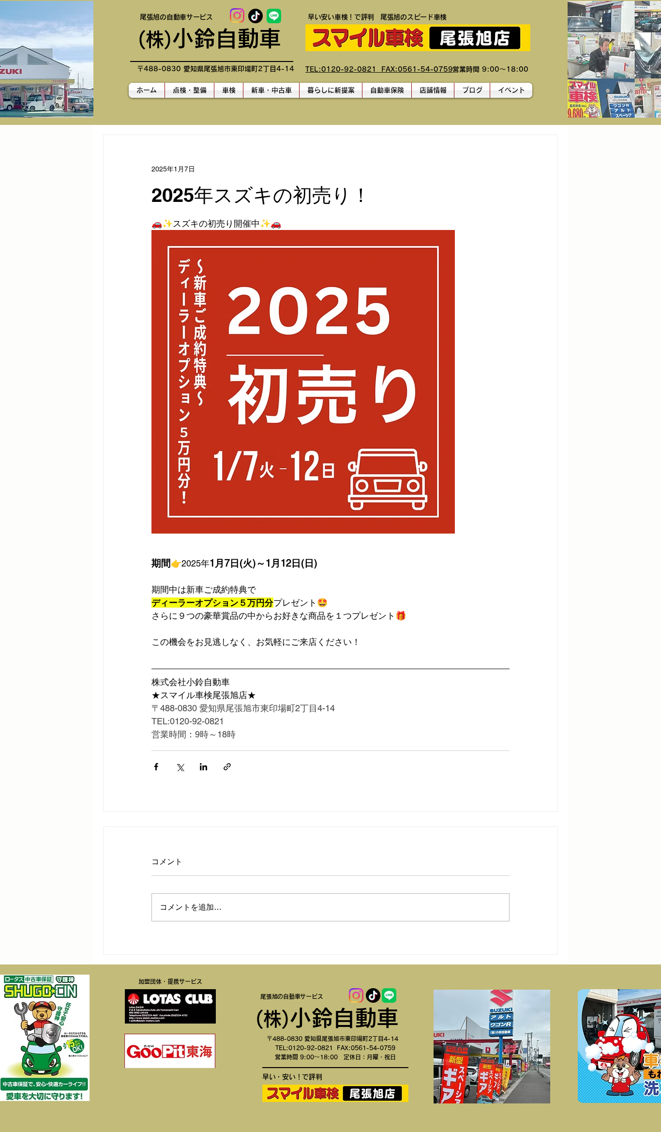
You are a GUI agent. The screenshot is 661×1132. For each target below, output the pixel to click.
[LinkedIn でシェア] (203, 766)
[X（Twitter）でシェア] (179, 766)
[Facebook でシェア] (156, 766)
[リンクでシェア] (227, 766)
